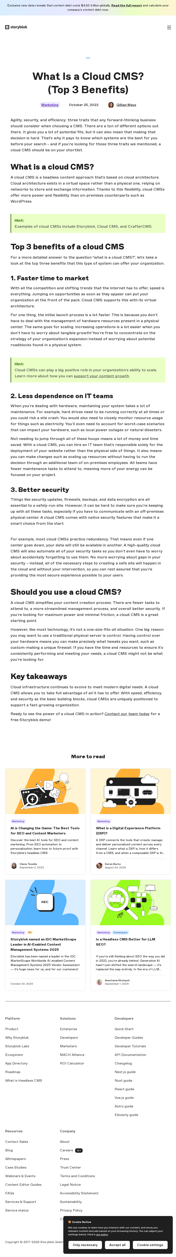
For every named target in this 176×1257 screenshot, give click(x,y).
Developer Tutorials (130, 1046)
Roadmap (12, 1072)
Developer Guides (129, 1038)
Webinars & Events (20, 1176)
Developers (69, 1038)
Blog (9, 1150)
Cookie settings (150, 1245)
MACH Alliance (72, 1055)
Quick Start (124, 1029)
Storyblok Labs (17, 1046)
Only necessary (85, 1245)
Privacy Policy (71, 1210)
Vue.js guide (124, 1098)
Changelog (123, 1063)
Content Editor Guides (23, 1185)
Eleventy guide (126, 1115)
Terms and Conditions (77, 1176)
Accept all (117, 1245)
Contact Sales (16, 1142)
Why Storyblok (17, 1038)
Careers (66, 1150)
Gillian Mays (126, 105)
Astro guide (124, 1106)
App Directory (16, 1063)
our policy (102, 1234)
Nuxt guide (123, 1080)
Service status (17, 1210)
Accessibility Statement (79, 1193)
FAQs (9, 1193)
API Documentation (130, 1055)
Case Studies (15, 1167)
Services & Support (20, 1202)
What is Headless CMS (23, 1080)
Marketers (68, 1046)
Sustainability (71, 1202)
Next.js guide (125, 1072)
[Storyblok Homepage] (16, 27)
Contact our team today (127, 714)
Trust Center (70, 1167)
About (65, 1142)
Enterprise (68, 1029)
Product (11, 1029)
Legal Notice (70, 1185)
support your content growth (101, 376)
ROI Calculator (72, 1063)
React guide (124, 1089)
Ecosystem (14, 1055)
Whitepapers (15, 1159)
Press (64, 1159)
